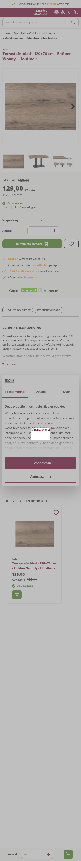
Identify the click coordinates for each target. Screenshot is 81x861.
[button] (46, 431)
